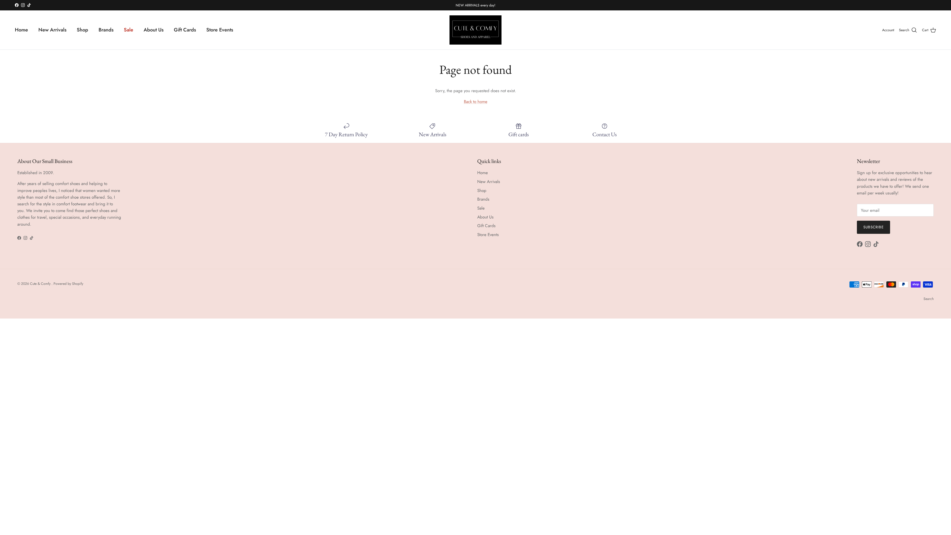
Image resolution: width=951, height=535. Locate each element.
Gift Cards (185, 29)
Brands (106, 29)
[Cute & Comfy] (475, 30)
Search (929, 298)
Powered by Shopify (68, 283)
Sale (128, 29)
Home (21, 29)
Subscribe (873, 227)
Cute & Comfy (41, 283)
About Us (153, 29)
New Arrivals (52, 29)
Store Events (219, 29)
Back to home (475, 102)
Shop (82, 29)
